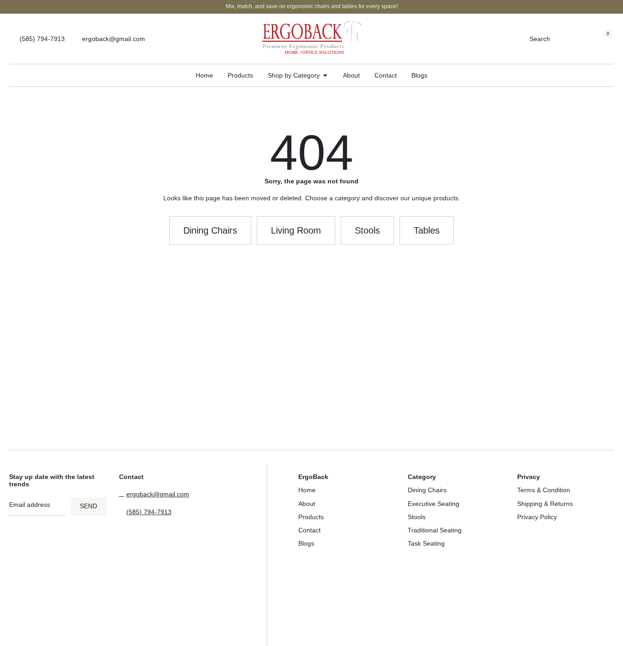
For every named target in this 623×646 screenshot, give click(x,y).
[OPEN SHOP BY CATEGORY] (325, 75)
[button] (296, 230)
